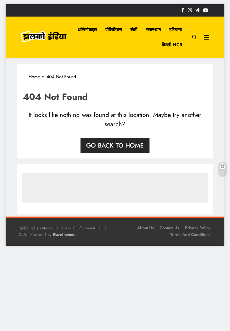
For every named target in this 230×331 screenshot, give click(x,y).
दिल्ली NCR (172, 45)
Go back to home (115, 145)
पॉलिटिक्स (113, 29)
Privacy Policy (197, 228)
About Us (145, 228)
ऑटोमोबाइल (87, 29)
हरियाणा (175, 29)
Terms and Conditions (190, 234)
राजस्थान (153, 29)
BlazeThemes (64, 234)
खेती (133, 29)
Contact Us (169, 228)
